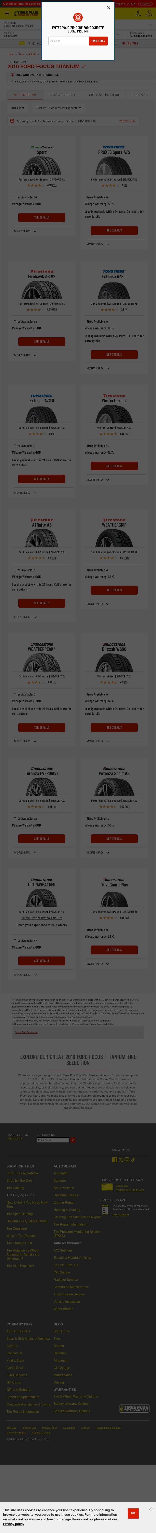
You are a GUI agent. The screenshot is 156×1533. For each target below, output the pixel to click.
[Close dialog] (108, 7)
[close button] (151, 1508)
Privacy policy (13, 1524)
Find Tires (98, 41)
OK (133, 1513)
